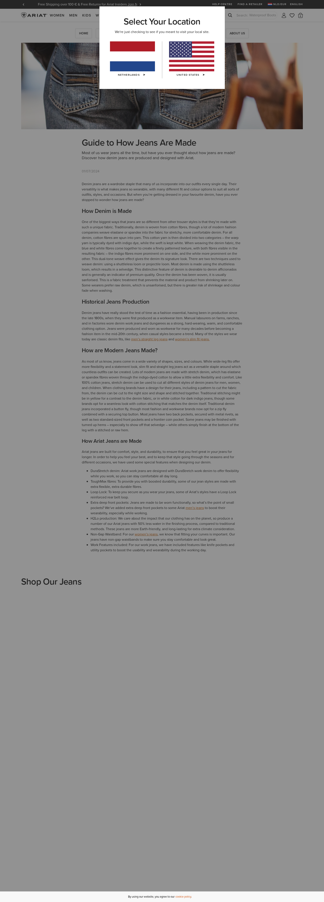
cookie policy (183, 897)
